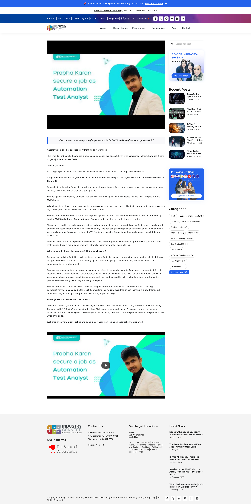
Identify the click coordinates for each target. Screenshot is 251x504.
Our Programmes (136, 435)
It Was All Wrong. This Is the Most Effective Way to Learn (184, 458)
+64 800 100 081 (110, 436)
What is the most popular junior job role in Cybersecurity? (186, 485)
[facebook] (155, 18)
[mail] (183, 18)
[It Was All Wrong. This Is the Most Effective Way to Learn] (177, 128)
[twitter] (161, 18)
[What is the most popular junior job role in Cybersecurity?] (177, 154)
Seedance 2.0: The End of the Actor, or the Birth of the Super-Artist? (186, 472)
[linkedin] (177, 18)
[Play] (105, 365)
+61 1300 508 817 (106, 432)
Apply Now (133, 437)
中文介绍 (125, 18)
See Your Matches (154, 3)
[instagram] (166, 18)
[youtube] (172, 18)
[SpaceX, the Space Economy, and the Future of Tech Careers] (177, 98)
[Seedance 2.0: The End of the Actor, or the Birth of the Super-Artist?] (177, 141)
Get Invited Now (181, 76)
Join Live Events (139, 18)
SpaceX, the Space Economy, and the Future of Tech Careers (186, 433)
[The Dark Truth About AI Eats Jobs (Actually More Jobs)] (177, 113)
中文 (141, 452)
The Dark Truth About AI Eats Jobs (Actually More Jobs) (185, 445)
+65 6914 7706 (106, 439)
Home (131, 432)
